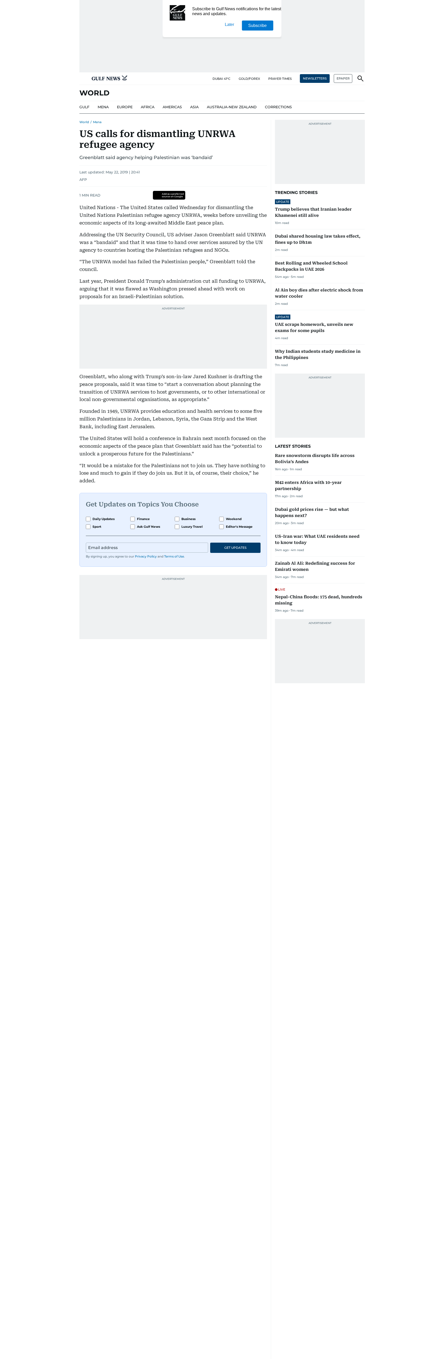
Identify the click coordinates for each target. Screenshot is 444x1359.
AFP (83, 179)
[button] (83, 78)
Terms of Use (174, 556)
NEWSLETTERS (315, 78)
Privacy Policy (146, 556)
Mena (97, 122)
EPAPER (343, 78)
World (84, 122)
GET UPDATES (235, 548)
